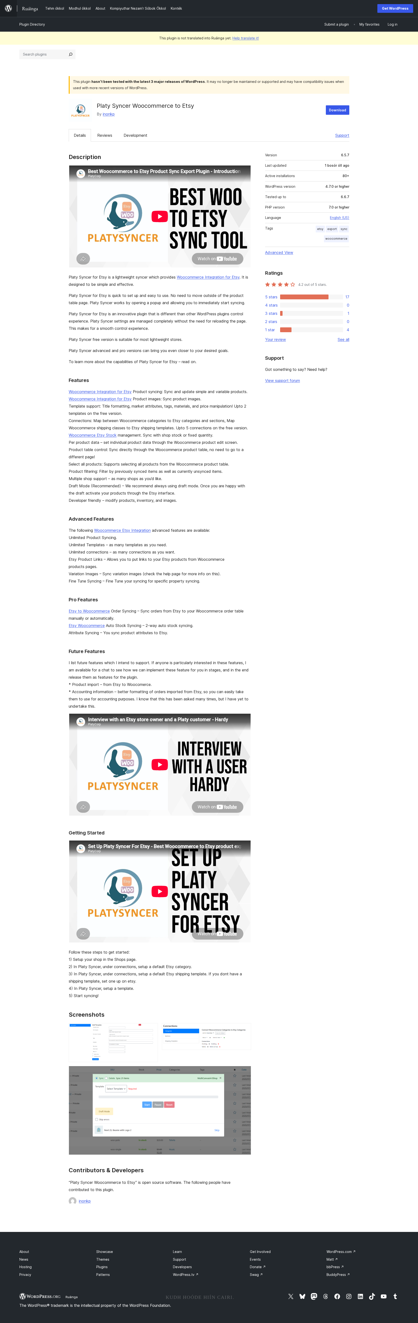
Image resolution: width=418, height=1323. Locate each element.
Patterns (103, 1275)
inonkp (109, 114)
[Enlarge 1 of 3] (151, 1029)
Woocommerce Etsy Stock (93, 435)
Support (342, 135)
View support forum (282, 380)
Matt (332, 1259)
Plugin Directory (32, 24)
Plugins (102, 1267)
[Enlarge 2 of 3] (244, 1029)
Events (255, 1259)
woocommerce (336, 238)
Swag (256, 1275)
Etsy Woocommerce (87, 625)
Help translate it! (245, 38)
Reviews (104, 135)
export (332, 229)
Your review (275, 339)
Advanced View (279, 252)
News (23, 1259)
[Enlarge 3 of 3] (244, 1072)
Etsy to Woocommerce (89, 611)
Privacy (25, 1275)
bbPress (335, 1267)
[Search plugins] (70, 54)
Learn (177, 1252)
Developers (182, 1267)
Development (135, 135)
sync (344, 229)
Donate (258, 1267)
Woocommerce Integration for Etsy (208, 277)
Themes (102, 1259)
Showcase (104, 1252)
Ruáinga (72, 1297)
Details (80, 135)
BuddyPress (338, 1275)
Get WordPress (395, 8)
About (24, 1252)
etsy (320, 229)
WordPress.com (341, 1252)
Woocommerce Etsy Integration (122, 530)
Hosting (25, 1267)
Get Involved (260, 1252)
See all (343, 339)
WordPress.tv (186, 1275)
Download (337, 110)
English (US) (339, 218)
